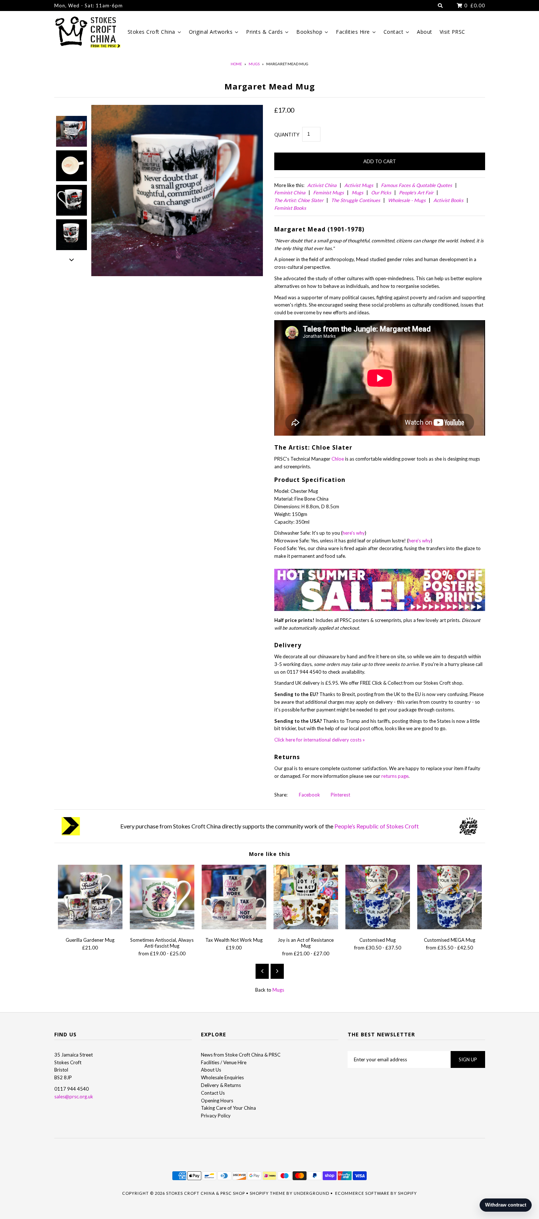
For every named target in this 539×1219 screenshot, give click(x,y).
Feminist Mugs (328, 192)
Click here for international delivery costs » (319, 740)
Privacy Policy (216, 1116)
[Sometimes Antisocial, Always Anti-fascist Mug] (162, 927)
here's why (353, 533)
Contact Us (213, 1093)
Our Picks (381, 192)
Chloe (337, 459)
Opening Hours (217, 1100)
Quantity (286, 135)
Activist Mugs (358, 185)
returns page (394, 776)
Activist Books (448, 200)
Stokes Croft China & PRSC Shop (205, 1193)
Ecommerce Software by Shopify (376, 1193)
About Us (211, 1070)
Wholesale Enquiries (222, 1077)
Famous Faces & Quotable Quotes (416, 185)
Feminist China (289, 192)
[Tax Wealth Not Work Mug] (234, 927)
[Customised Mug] (377, 927)
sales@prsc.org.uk (73, 1096)
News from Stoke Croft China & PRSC (240, 1055)
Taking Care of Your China (228, 1108)
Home (236, 64)
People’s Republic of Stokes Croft (376, 826)
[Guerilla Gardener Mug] (90, 927)
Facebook (309, 795)
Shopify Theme (267, 1193)
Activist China (322, 185)
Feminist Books (290, 208)
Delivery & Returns (221, 1085)
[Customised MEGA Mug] (449, 927)
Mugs (254, 64)
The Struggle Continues (355, 200)
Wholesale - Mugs (407, 200)
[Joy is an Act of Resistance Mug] (306, 927)
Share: (280, 795)
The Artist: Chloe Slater (298, 200)
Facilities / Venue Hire (223, 1062)
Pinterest (340, 795)
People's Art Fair (416, 192)
